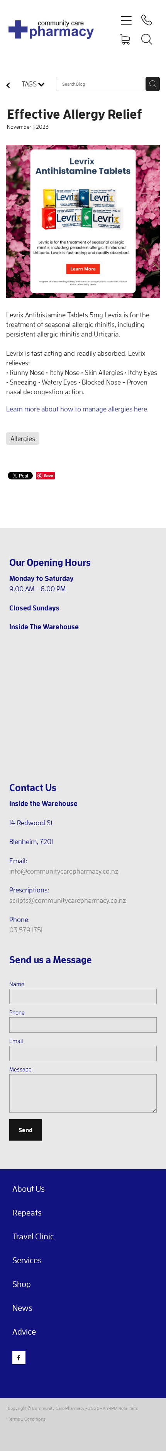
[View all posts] (8, 86)
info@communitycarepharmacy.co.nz (63, 871)
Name (16, 984)
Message (20, 1069)
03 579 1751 (25, 930)
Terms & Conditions (26, 1418)
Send (25, 1129)
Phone (17, 1012)
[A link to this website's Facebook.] (18, 1357)
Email (16, 1041)
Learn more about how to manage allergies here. (77, 409)
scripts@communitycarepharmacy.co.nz (67, 900)
